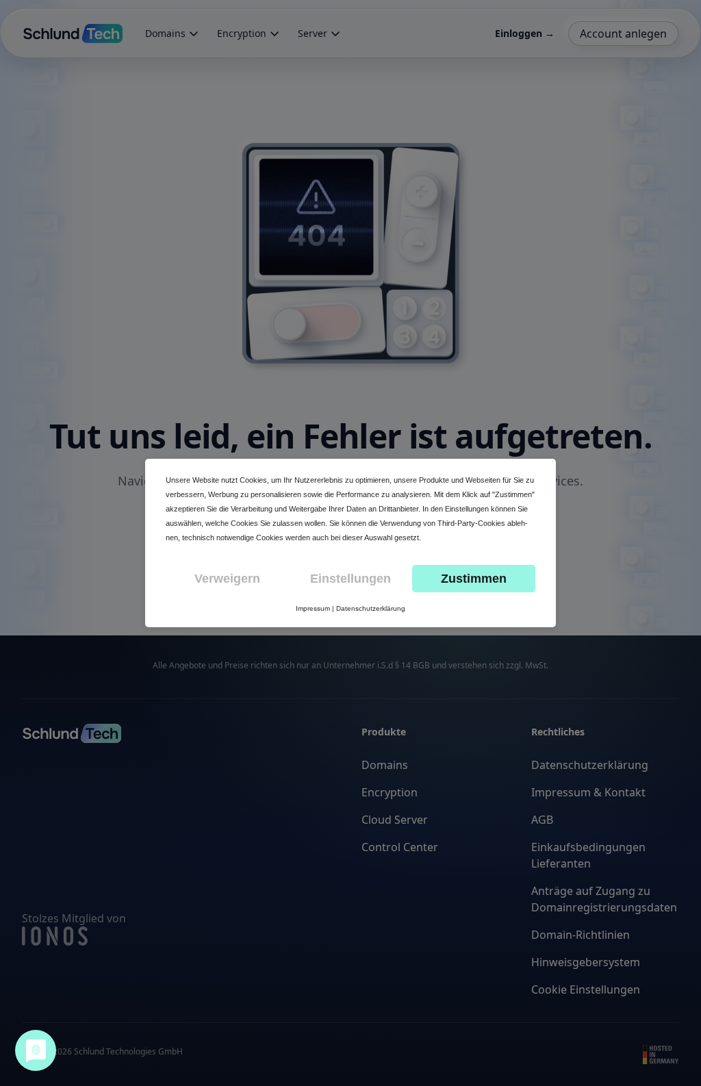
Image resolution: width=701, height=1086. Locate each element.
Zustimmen (474, 578)
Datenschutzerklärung (370, 608)
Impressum (313, 608)
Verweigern (227, 578)
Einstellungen (350, 578)
